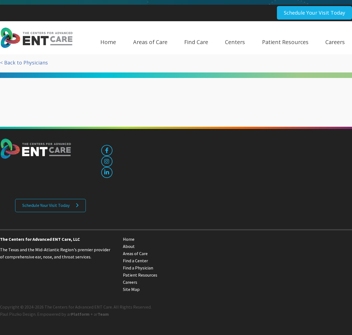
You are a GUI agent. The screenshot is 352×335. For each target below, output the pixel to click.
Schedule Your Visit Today (314, 12)
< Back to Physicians (24, 62)
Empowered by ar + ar (73, 314)
